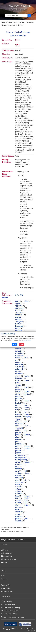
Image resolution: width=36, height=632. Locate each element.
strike (17, 484)
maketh (18, 416)
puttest (27, 448)
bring (17, 328)
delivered (19, 364)
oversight (19, 428)
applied (18, 303)
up (25, 502)
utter (17, 505)
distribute (19, 373)
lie (25, 412)
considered (19, 355)
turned (18, 502)
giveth (26, 392)
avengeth (19, 321)
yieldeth (18, 521)
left (16, 410)
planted (18, 439)
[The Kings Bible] (11, 624)
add (16, 301)
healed (18, 403)
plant (17, 437)
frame (26, 380)
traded (18, 500)
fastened (18, 378)
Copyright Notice (7, 591)
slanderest (19, 482)
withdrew (19, 512)
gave (17, 382)
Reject (21, 344)
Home (5, 22)
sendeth (18, 469)
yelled (17, 518)
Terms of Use (5, 585)
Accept (15, 344)
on (25, 421)
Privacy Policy (5, 588)
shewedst (19, 478)
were (17, 509)
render (18, 462)
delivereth (19, 369)
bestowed (19, 326)
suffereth (19, 493)
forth (17, 380)
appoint (18, 306)
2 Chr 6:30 (19, 295)
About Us (4, 579)
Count (17, 358)
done (17, 376)
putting (18, 453)
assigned (18, 315)
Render (22, 35)
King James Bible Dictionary (10, 608)
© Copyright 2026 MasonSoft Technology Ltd (18, 629)
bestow (18, 324)
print (17, 446)
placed (27, 435)
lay (16, 407)
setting (18, 473)
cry (16, 360)
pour (17, 441)
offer (17, 421)
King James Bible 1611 (9, 605)
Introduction (15, 22)
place (17, 435)
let (16, 412)
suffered (18, 491)
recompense (20, 455)
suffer (17, 489)
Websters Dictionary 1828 (10, 611)
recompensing (21, 459)
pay (25, 430)
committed (19, 353)
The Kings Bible (6, 601)
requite (27, 462)
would (17, 514)
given (17, 389)
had (16, 401)
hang (26, 401)
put (16, 448)
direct (17, 371)
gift (16, 387)
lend (26, 410)
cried (26, 358)
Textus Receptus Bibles (9, 614)
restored (18, 464)
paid (17, 430)
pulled (26, 446)
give (26, 387)
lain (25, 405)
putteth (18, 450)
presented (19, 444)
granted (18, 398)
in (25, 403)
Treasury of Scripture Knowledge (12, 617)
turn (26, 500)
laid (16, 405)
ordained (19, 423)
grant (17, 396)
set (25, 471)
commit (18, 351)
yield (26, 518)
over (26, 426)
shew (27, 473)
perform (18, 432)
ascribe (18, 310)
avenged (18, 319)
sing (17, 480)
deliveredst (19, 367)
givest (17, 392)
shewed (18, 475)
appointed (19, 308)
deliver (18, 362)
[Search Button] (29, 15)
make (27, 414)
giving (17, 394)
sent (17, 471)
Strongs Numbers (10, 25)
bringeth (18, 330)
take (17, 496)
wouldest (19, 516)
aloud (26, 301)
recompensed (20, 457)
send (17, 466)
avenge (18, 317)
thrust (26, 496)
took (26, 498)
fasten (26, 376)
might (27, 416)
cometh (18, 349)
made (17, 414)
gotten (27, 394)
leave (26, 407)
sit (25, 480)
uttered (27, 505)
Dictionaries (29, 22)
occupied (18, 419)
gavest (18, 385)
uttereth (18, 507)
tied (16, 498)
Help (21, 25)
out (16, 426)
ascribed (18, 312)
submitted (19, 487)
